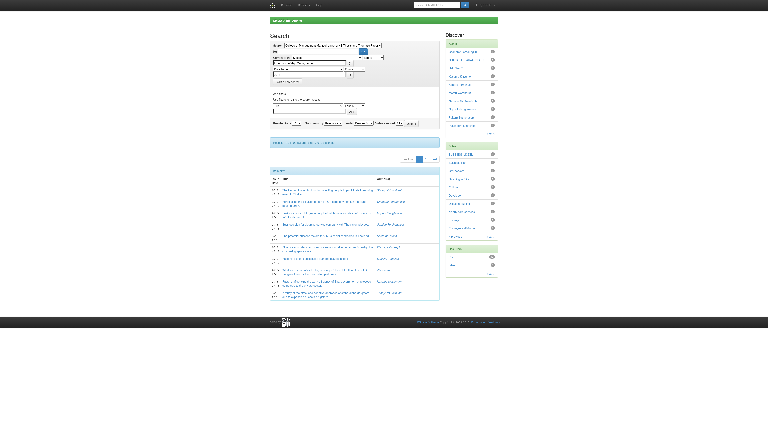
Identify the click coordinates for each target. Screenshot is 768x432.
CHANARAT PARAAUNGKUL (467, 60)
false (452, 265)
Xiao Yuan (383, 270)
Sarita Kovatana (387, 236)
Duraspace (478, 322)
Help (319, 5)
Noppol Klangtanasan (390, 213)
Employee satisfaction (462, 228)
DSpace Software (428, 322)
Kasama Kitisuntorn (389, 281)
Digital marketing (459, 204)
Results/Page (282, 123)
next (434, 159)
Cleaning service (459, 179)
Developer (455, 195)
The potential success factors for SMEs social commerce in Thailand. (326, 236)
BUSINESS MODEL (461, 154)
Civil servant (456, 171)
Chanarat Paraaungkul (391, 202)
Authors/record (384, 123)
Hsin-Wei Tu (456, 68)
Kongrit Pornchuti (460, 85)
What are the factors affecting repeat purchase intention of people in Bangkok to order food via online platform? (325, 272)
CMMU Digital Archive (288, 21)
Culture (453, 187)
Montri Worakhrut (460, 93)
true (451, 257)
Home (288, 5)
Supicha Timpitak (388, 259)
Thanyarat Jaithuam (389, 293)
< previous (455, 236)
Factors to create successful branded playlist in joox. (315, 259)
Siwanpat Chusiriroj (389, 190)
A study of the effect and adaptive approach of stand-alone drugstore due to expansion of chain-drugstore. (325, 295)
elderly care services (462, 212)
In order (348, 123)
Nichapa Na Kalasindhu (463, 101)
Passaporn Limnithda (462, 126)
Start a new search (288, 82)
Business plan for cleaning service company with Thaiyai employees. (325, 224)
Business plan (457, 163)
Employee (455, 220)
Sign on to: (485, 5)
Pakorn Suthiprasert (461, 117)
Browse (303, 5)
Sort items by (314, 123)
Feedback (493, 322)
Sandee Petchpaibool (390, 224)
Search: (278, 45)
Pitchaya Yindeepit (388, 247)
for (275, 51)
